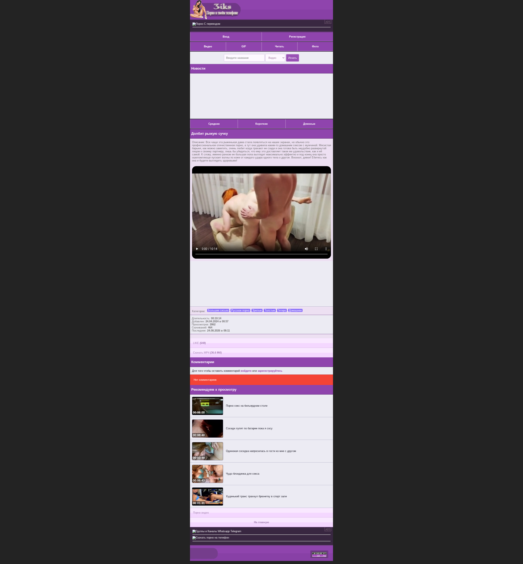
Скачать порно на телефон (212, 537)
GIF (243, 46)
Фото (315, 46)
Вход (226, 36)
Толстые (270, 310)
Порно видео (201, 512)
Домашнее (295, 310)
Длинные (309, 123)
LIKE (199, 343)
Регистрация (297, 36)
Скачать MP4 (207, 352)
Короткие (261, 123)
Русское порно (240, 310)
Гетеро (282, 310)
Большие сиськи (218, 310)
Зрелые (257, 310)
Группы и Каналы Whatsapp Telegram (218, 531)
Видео (208, 46)
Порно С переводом (208, 23)
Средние (214, 123)
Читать (279, 46)
